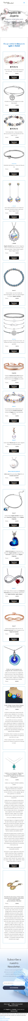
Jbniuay (14, 339)
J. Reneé (14, 206)
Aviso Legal (7, 1004)
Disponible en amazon (14, 77)
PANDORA (14, 163)
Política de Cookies (13, 1005)
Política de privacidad (17, 1004)
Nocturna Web (14, 1011)
